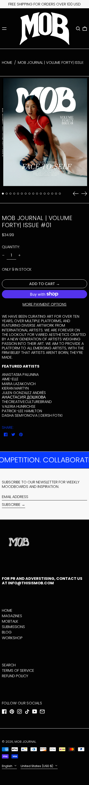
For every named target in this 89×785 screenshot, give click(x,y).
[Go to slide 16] (60, 194)
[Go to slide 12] (45, 194)
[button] (78, 28)
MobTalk (10, 621)
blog (7, 632)
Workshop (12, 638)
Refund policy (15, 676)
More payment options (44, 304)
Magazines (12, 616)
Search (9, 665)
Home (7, 62)
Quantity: (11, 247)
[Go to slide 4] (14, 194)
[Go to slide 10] (37, 194)
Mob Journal (25, 742)
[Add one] (19, 255)
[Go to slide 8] (29, 194)
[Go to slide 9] (33, 194)
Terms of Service (18, 670)
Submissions (13, 626)
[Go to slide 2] (7, 194)
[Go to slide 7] (26, 194)
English (7, 766)
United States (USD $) (37, 766)
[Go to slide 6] (22, 194)
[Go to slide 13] (48, 194)
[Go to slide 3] (10, 194)
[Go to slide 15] (56, 194)
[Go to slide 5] (18, 194)
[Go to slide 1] (3, 194)
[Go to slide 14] (52, 194)
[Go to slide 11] (41, 194)
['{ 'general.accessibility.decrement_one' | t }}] (3, 255)
